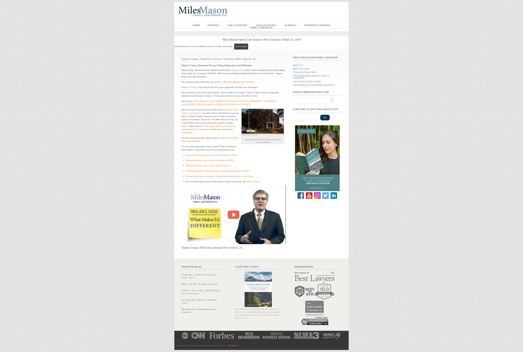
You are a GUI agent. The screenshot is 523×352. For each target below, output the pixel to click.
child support (209, 126)
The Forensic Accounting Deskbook (314, 85)
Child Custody (266, 25)
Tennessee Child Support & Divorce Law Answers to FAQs (211, 155)
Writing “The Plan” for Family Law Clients (199, 284)
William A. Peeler (188, 87)
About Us (298, 65)
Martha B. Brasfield (244, 82)
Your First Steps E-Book (307, 82)
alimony (219, 126)
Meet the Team (253, 181)
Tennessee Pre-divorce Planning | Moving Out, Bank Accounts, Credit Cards (219, 176)
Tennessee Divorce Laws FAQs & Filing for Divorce (208, 166)
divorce (184, 126)
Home (196, 25)
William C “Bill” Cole (223, 82)
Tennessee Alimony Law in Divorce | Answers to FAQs (209, 160)
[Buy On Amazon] (317, 190)
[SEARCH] (332, 100)
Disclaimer (233, 345)
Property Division (318, 25)
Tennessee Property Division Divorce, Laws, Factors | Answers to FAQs (217, 171)
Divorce (214, 25)
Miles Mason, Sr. (233, 247)
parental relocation (189, 129)
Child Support (238, 25)
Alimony (291, 25)
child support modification (209, 129)
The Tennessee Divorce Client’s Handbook (311, 77)
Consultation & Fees (304, 72)
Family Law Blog (261, 27)
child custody (229, 126)
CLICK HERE (241, 46)
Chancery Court (237, 70)
